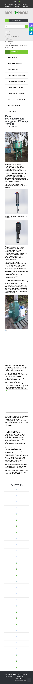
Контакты (7, 38)
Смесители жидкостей (15, 87)
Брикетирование (13, 57)
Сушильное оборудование (16, 81)
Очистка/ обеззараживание (17, 99)
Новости (7, 34)
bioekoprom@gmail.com (21, 6)
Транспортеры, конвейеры (16, 75)
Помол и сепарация (14, 105)
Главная (7, 31)
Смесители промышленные (16, 93)
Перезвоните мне (15, 20)
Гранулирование (13, 69)
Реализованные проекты (12, 36)
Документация (9, 39)
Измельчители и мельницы (16, 63)
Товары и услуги (13, 111)
